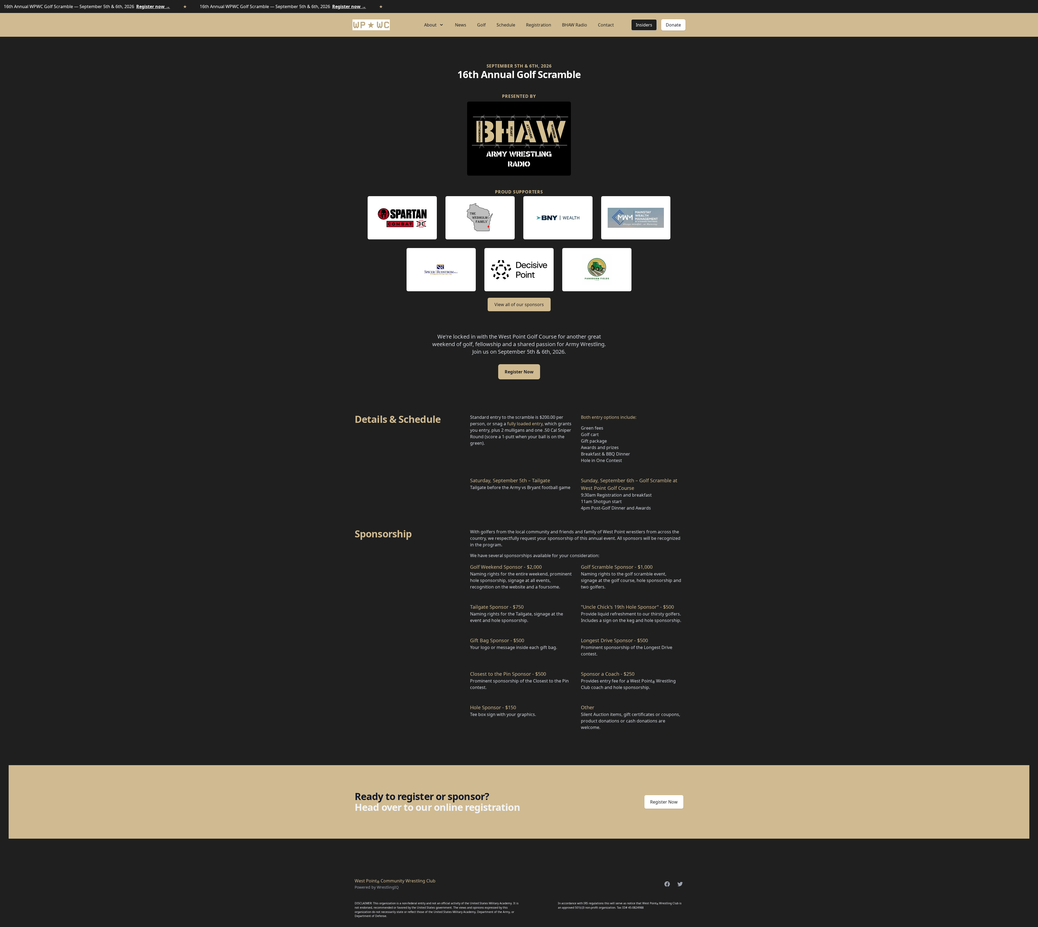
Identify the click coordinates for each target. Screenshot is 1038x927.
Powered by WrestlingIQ (377, 887)
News (460, 25)
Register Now (519, 372)
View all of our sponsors (519, 304)
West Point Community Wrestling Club (395, 881)
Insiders (644, 25)
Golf (481, 25)
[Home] (371, 24)
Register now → (153, 6)
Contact (606, 25)
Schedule (506, 25)
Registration (538, 25)
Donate (673, 25)
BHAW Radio (574, 25)
